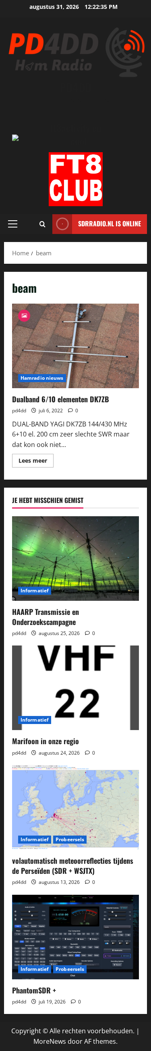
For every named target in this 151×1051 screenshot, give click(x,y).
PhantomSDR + (34, 990)
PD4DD (75, 87)
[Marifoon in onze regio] (75, 687)
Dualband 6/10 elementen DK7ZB (75, 346)
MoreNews (49, 1041)
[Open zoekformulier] (42, 224)
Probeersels (70, 839)
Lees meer (36, 462)
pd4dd (19, 410)
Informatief (35, 590)
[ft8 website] (75, 179)
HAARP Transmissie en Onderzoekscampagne (45, 616)
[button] (12, 223)
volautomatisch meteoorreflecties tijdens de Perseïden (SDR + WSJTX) (72, 865)
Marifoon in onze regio (45, 741)
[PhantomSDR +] (75, 937)
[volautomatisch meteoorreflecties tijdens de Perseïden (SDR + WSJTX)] (75, 807)
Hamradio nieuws (42, 377)
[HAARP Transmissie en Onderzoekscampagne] (75, 558)
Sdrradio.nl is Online (109, 223)
